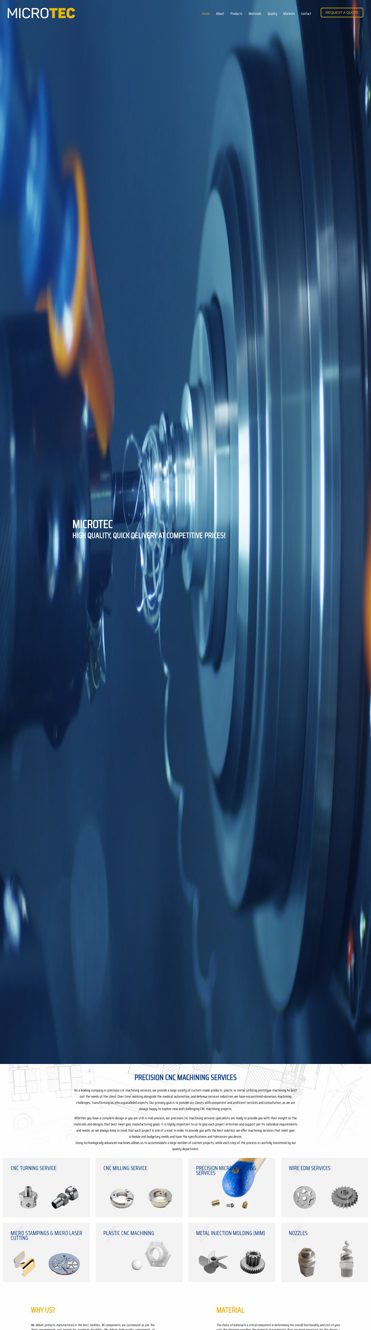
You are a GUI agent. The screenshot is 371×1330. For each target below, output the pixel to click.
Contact (306, 13)
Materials (254, 13)
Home (206, 13)
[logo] (41, 12)
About (220, 13)
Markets (289, 13)
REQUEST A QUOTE (342, 12)
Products (236, 13)
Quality (272, 13)
